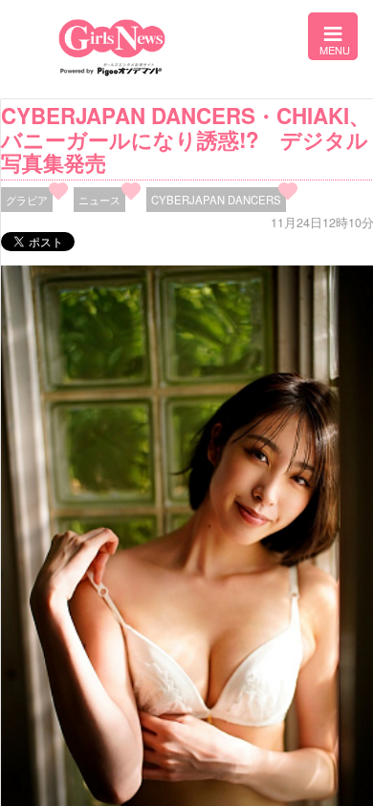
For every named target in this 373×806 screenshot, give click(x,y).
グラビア (27, 199)
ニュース (99, 199)
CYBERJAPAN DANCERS (216, 199)
